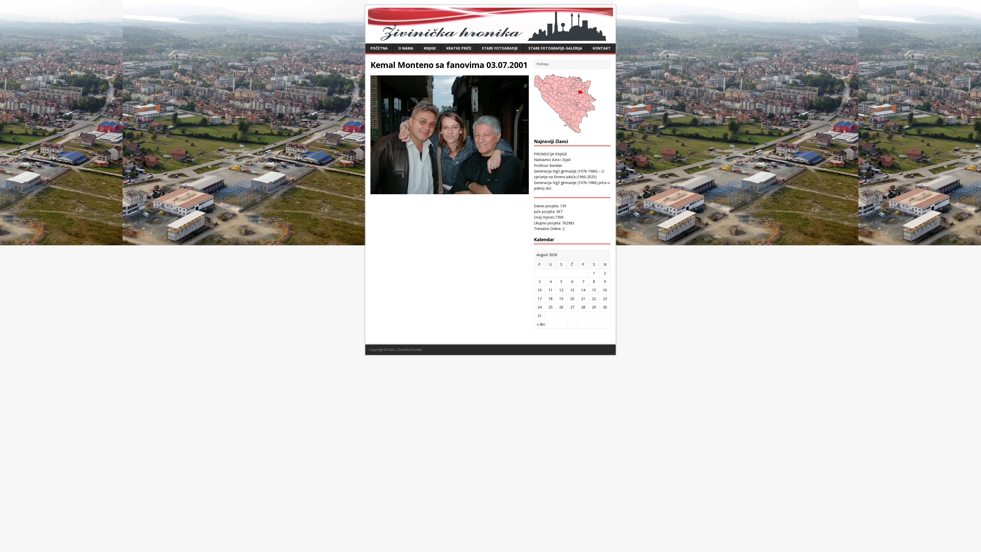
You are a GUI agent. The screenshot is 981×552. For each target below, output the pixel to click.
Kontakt (602, 48)
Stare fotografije (500, 48)
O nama (405, 48)
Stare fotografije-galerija (555, 48)
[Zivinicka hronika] (490, 38)
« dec (541, 324)
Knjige (430, 48)
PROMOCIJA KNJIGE (550, 154)
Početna (379, 48)
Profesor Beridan (548, 165)
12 (561, 290)
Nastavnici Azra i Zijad (552, 159)
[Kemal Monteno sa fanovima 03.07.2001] (449, 191)
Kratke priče (458, 48)
